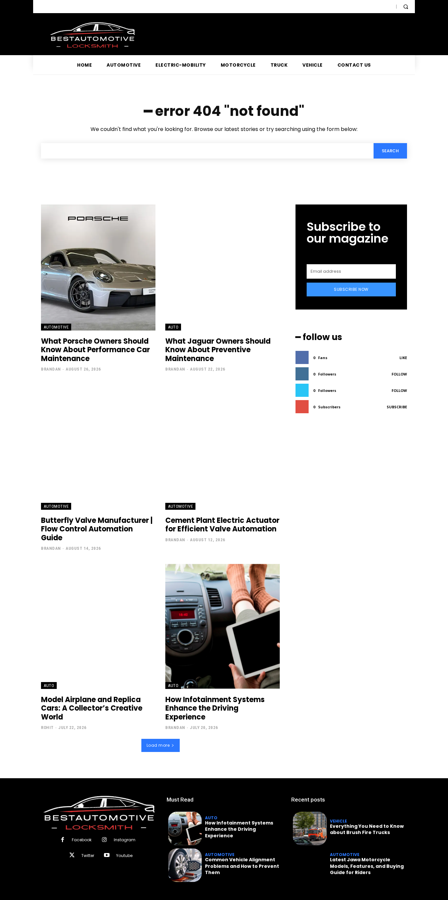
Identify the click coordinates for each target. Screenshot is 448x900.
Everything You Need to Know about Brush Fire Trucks (367, 829)
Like (403, 357)
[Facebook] (62, 840)
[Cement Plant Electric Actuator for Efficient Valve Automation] (222, 447)
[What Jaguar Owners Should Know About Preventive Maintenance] (222, 267)
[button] (405, 6)
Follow (399, 374)
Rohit (47, 727)
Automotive (56, 327)
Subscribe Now (351, 289)
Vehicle (338, 821)
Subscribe (397, 406)
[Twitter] (72, 855)
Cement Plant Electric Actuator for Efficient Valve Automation (222, 524)
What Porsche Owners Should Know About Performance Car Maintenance (95, 350)
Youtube (124, 855)
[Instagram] (104, 840)
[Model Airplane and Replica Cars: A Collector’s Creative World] (98, 626)
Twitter (87, 855)
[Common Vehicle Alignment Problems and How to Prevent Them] (185, 865)
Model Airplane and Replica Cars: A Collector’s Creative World (91, 708)
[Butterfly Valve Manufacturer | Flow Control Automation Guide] (98, 447)
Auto (173, 327)
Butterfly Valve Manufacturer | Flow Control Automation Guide (97, 529)
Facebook (82, 840)
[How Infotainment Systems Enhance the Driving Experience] (222, 626)
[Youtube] (107, 855)
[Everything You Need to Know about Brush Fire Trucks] (309, 828)
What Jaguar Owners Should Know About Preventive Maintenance (218, 350)
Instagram (124, 840)
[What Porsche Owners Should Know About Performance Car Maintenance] (98, 267)
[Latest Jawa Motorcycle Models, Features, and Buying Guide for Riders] (309, 865)
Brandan (51, 369)
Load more (158, 745)
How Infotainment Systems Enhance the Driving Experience (215, 708)
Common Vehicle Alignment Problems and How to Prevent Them (242, 866)
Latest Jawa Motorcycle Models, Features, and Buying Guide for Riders (367, 866)
